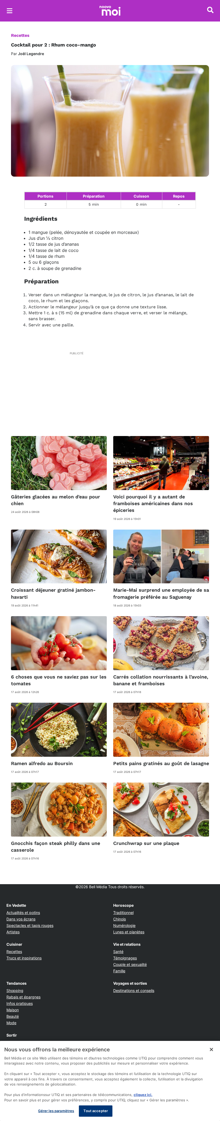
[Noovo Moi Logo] (110, 11)
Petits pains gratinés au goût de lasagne (161, 763)
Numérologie (124, 925)
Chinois (119, 919)
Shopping (14, 990)
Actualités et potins (23, 912)
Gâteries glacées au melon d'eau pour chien (55, 500)
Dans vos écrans (20, 919)
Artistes (13, 932)
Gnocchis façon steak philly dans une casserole (55, 846)
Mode (11, 1022)
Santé (118, 951)
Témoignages (125, 958)
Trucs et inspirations (24, 958)
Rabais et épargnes (23, 997)
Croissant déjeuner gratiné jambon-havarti (53, 593)
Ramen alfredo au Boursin (42, 763)
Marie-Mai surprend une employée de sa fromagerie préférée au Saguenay (161, 593)
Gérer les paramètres (56, 1111)
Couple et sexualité (130, 964)
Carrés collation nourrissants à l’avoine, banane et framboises (160, 680)
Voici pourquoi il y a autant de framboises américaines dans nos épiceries (153, 503)
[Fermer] (211, 1049)
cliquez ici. (143, 1095)
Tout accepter (95, 1111)
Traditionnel (123, 912)
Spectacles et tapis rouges (29, 925)
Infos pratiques (19, 1003)
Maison (12, 1010)
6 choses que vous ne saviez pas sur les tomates (59, 680)
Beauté (12, 1016)
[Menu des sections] (9, 10)
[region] (110, 1081)
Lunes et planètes (128, 932)
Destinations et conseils (133, 990)
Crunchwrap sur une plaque (146, 843)
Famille (119, 971)
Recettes (20, 35)
